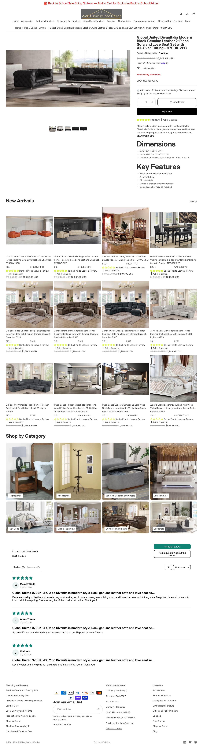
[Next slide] (144, 230)
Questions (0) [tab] (33, 567)
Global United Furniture (35, 28)
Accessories (159, 690)
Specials (157, 716)
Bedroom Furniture (162, 695)
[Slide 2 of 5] (60, 128)
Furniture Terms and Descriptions (22, 690)
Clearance (158, 685)
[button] (143, 119)
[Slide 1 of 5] (52, 128)
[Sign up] (98, 709)
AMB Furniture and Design (29, 742)
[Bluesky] (190, 742)
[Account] (187, 14)
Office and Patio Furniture (165, 710)
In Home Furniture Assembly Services (24, 700)
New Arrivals (159, 721)
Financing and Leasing (17, 685)
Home (18, 28)
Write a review (172, 546)
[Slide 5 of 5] (83, 128)
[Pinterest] (195, 742)
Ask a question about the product (172, 554)
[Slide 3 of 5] (68, 128)
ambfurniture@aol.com (123, 723)
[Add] (48, 249)
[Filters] (168, 567)
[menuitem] (188, 21)
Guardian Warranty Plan (17, 695)
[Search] (181, 14)
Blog (155, 731)
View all (193, 201)
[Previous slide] (106, 230)
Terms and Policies (62, 724)
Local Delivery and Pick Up (19, 710)
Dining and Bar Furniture (164, 700)
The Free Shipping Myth (17, 726)
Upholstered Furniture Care (19, 731)
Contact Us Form (114, 728)
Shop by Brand (13, 721)
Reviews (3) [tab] (19, 567)
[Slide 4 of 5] (75, 128)
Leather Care (12, 705)
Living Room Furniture (163, 705)
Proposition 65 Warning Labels (21, 716)
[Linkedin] (185, 742)
